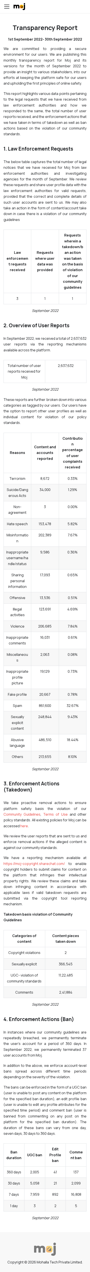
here (24, 826)
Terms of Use (55, 814)
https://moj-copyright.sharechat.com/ (34, 863)
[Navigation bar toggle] (6, 6)
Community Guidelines (21, 814)
